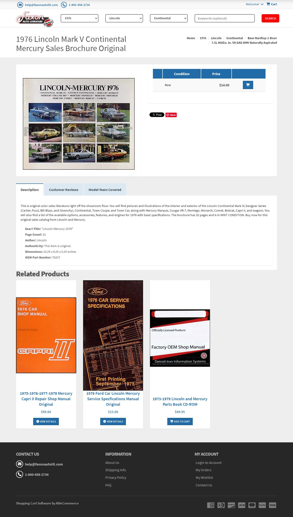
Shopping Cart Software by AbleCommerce (47, 503)
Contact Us (204, 485)
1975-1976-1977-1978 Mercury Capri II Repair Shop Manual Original (46, 399)
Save (173, 115)
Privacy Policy (115, 477)
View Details (47, 421)
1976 (203, 38)
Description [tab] (30, 189)
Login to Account (209, 462)
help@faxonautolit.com (41, 5)
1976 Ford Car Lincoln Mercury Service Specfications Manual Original (113, 399)
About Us (112, 462)
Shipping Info (115, 470)
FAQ (108, 485)
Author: (30, 240)
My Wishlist (204, 477)
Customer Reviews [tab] (63, 189)
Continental (234, 38)
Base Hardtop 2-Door (262, 38)
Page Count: (33, 234)
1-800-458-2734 (79, 5)
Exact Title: (33, 229)
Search (270, 18)
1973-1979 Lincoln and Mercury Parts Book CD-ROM (180, 401)
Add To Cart (182, 421)
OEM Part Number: (38, 257)
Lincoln (216, 38)
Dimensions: (34, 252)
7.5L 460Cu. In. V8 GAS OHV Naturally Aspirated (244, 43)
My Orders (204, 470)
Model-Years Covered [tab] (105, 189)
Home (191, 38)
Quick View (46, 336)
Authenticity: (34, 246)
